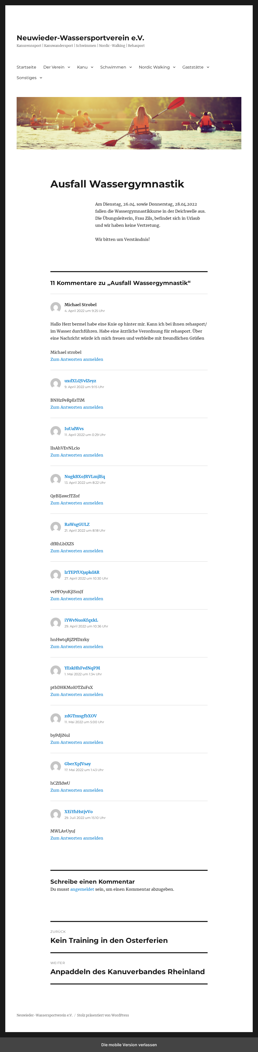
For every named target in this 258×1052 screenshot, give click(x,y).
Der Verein (53, 67)
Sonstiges (27, 77)
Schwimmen (113, 67)
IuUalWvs (74, 428)
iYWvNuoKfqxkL (81, 620)
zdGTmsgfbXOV (80, 715)
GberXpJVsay (77, 763)
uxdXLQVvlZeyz (80, 380)
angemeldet (82, 889)
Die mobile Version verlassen (129, 1044)
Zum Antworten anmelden (76, 359)
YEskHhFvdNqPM (82, 668)
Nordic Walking (154, 67)
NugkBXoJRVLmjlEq (84, 476)
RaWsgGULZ (76, 524)
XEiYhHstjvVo (78, 811)
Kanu (82, 67)
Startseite (26, 67)
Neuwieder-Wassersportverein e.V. (80, 38)
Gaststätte (193, 67)
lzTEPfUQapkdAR (82, 572)
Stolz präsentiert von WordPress (103, 1015)
